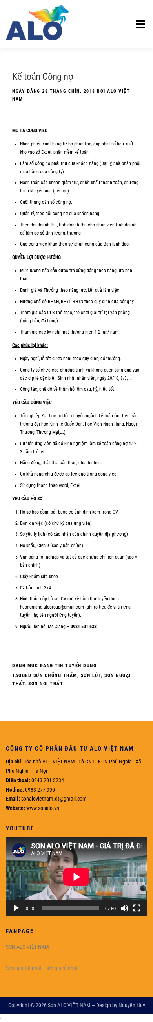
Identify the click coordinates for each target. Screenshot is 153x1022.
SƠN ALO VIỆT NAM (27, 947)
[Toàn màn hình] (137, 908)
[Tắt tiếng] (124, 908)
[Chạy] (16, 908)
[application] (76, 876)
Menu (138, 24)
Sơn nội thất (45, 683)
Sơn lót (91, 675)
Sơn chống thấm (55, 675)
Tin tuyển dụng (76, 665)
